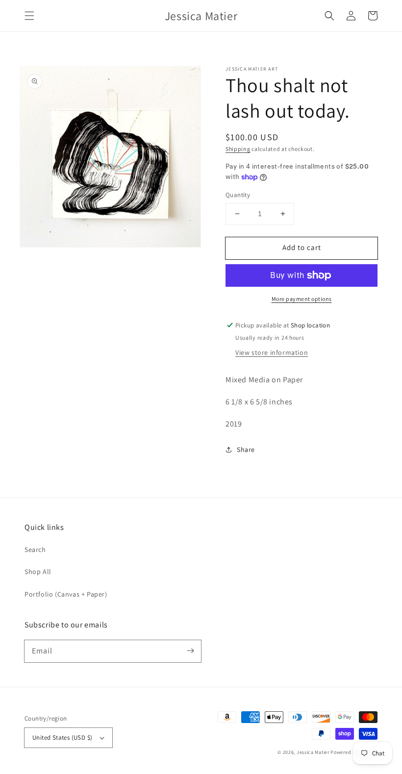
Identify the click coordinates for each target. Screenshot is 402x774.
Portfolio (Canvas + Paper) (66, 594)
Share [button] (246, 449)
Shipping (238, 148)
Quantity (238, 195)
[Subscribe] (190, 651)
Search (35, 549)
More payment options (302, 298)
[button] (29, 15)
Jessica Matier (313, 752)
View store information (271, 352)
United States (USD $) (62, 737)
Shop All (38, 571)
